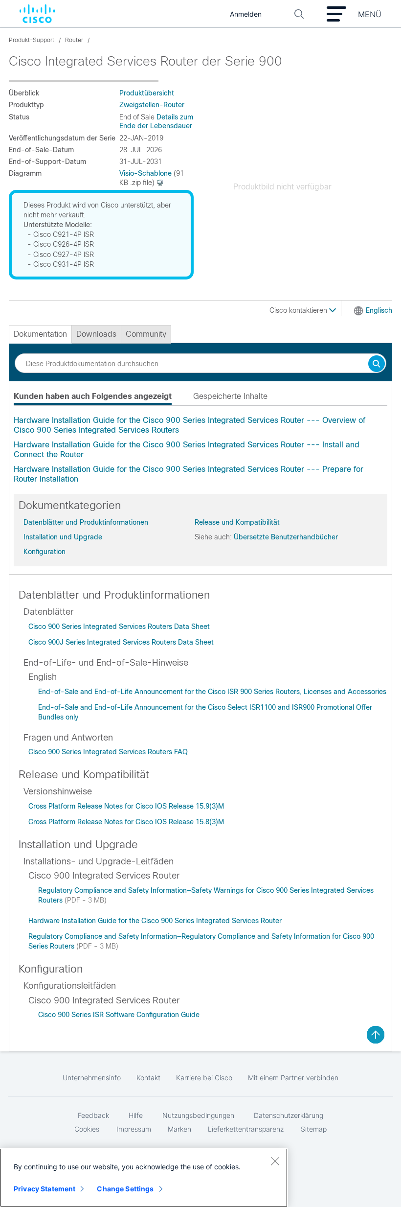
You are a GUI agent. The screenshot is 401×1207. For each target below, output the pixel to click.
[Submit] (376, 364)
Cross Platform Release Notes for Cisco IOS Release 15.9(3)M (126, 806)
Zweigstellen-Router (151, 105)
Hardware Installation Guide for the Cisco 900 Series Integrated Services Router (155, 921)
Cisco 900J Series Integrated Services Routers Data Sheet (121, 642)
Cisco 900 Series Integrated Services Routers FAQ (108, 752)
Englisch (379, 310)
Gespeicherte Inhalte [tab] (230, 396)
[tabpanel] (200, 450)
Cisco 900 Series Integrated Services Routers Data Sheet (119, 626)
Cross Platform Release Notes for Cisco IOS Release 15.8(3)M (126, 822)
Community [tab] (146, 334)
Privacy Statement (44, 1188)
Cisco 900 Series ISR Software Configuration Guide (119, 1015)
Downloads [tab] (96, 334)
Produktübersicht (146, 93)
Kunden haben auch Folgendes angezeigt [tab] (93, 396)
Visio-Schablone (145, 173)
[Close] (275, 1161)
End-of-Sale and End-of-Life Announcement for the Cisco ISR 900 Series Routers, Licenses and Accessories (212, 692)
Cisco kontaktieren (299, 310)
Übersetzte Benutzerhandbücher (286, 537)
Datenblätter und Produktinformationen (85, 522)
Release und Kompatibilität (237, 522)
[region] (144, 1177)
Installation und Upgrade (62, 537)
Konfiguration (44, 552)
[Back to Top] (375, 1035)
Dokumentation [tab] (40, 334)
